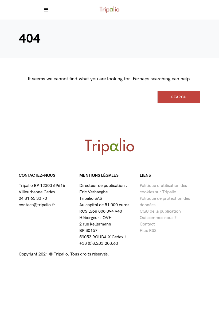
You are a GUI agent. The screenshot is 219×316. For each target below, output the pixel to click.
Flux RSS (148, 230)
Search (178, 97)
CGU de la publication (160, 211)
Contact (147, 224)
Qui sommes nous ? (158, 217)
